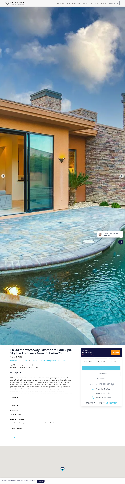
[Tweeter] (108, 384)
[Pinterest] (112, 384)
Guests (113, 359)
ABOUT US (103, 3)
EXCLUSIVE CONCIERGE (73, 3)
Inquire (116, 353)
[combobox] (114, 361)
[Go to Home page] (15, 3)
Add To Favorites (103, 373)
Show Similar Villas (101, 378)
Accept (41, 481)
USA (26, 361)
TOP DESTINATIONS (59, 3)
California (34, 361)
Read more (15, 397)
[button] (3, 176)
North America (16, 361)
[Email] (96, 384)
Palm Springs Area (48, 361)
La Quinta (62, 361)
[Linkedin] (104, 384)
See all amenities (17, 428)
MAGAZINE (85, 3)
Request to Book (101, 368)
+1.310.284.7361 (110, 403)
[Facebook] (100, 384)
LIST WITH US (94, 3)
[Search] (49, 3)
